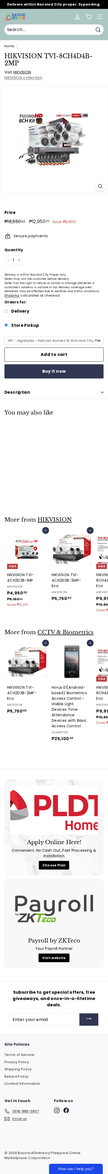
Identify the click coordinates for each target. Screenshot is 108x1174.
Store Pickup (24, 325)
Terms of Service (19, 1054)
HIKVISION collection (23, 77)
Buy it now (54, 371)
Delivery (19, 311)
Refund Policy (16, 1076)
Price (10, 212)
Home (9, 46)
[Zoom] (100, 186)
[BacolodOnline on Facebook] (66, 1110)
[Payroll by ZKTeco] (54, 908)
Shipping (11, 295)
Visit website (54, 958)
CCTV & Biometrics (65, 632)
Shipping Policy (17, 1069)
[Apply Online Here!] (54, 810)
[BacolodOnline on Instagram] (57, 1110)
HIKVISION (22, 72)
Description (17, 392)
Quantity (13, 249)
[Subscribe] (88, 1019)
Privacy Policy (16, 1062)
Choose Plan (54, 865)
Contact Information (22, 1083)
